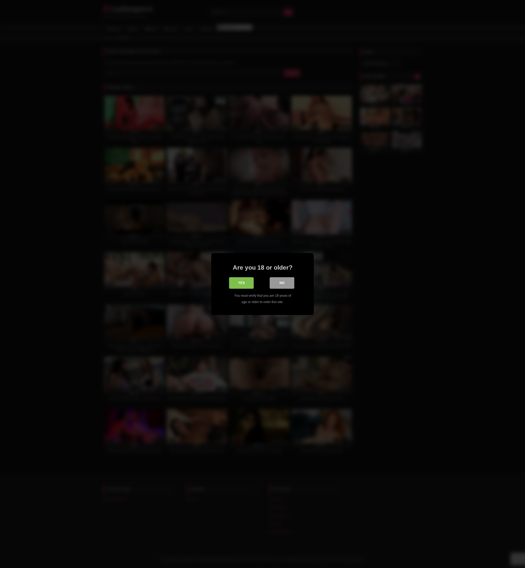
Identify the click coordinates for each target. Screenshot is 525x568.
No (282, 283)
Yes (241, 283)
